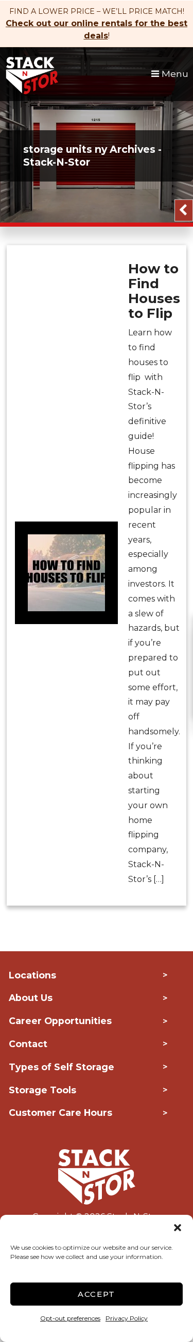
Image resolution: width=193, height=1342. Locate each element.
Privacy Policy (127, 1318)
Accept (96, 1294)
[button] (177, 1228)
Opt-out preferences (70, 1318)
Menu (173, 73)
